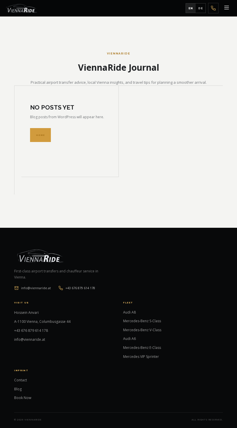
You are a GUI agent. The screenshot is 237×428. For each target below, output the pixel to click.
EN (190, 8)
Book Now (22, 397)
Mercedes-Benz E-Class (142, 347)
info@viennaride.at (36, 288)
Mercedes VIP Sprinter (141, 356)
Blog (18, 389)
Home (40, 135)
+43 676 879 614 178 (80, 288)
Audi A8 (129, 312)
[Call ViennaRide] (213, 8)
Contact (20, 380)
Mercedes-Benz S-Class (142, 320)
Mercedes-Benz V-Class (142, 329)
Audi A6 (129, 338)
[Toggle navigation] (226, 8)
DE (200, 8)
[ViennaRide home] (22, 8)
